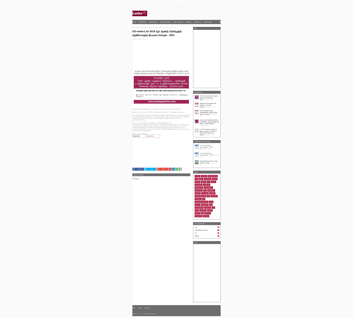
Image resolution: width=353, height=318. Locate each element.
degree (215, 179)
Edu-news (204, 176)
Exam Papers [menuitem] (153, 22)
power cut (207, 213)
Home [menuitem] (134, 22)
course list (207, 207)
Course (197, 176)
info (196, 179)
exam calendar (208, 187)
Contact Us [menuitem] (197, 22)
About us (140, 308)
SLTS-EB (212, 193)
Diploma (198, 193)
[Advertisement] (161, 55)
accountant (204, 204)
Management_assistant (201, 202)
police (211, 202)
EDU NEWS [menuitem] (142, 22)
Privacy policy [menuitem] (208, 22)
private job (214, 196)
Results (203, 182)
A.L (208, 182)
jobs (211, 204)
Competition (208, 179)
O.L (205, 190)
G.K (213, 207)
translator (206, 216)
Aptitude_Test (199, 187)
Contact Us (147, 308)
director (210, 210)
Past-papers (211, 190)
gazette (197, 182)
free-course (198, 184)
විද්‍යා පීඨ (197, 204)
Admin (135, 39)
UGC (197, 210)
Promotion (198, 199)
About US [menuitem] (188, 22)
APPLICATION (199, 207)
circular (213, 182)
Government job (213, 176)
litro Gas (198, 213)
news (201, 179)
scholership (198, 216)
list (203, 199)
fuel (208, 196)
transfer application (200, 196)
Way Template (152, 313)
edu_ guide (205, 193)
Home (133, 27)
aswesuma (203, 210)
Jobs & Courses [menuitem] (178, 22)
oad (150, 136)
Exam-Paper (199, 190)
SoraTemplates (140, 313)
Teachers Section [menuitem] (165, 22)
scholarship (206, 184)
